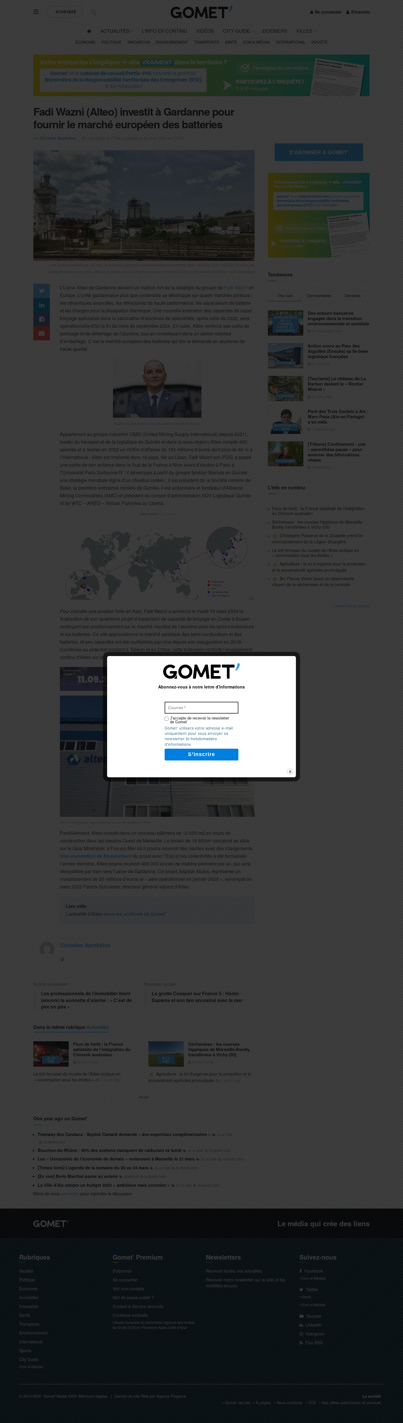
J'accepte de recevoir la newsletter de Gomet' (199, 720)
